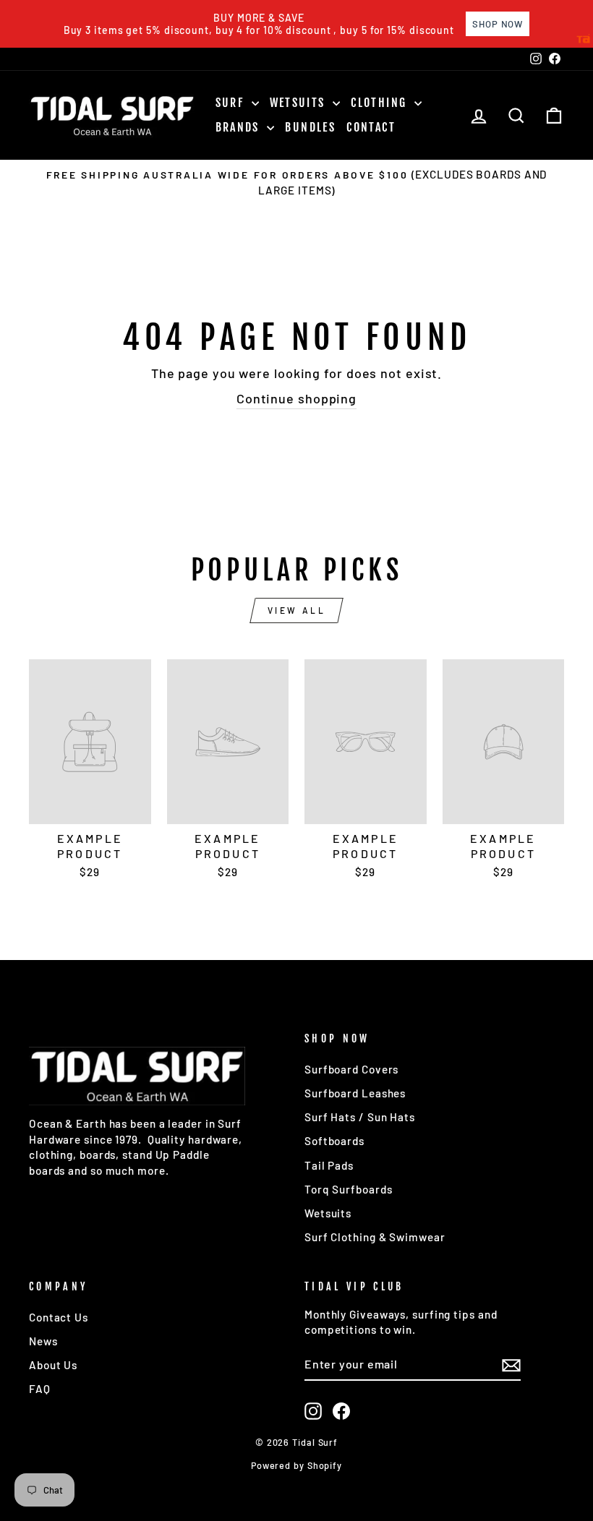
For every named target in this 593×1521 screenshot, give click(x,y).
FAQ (40, 1388)
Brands (240, 127)
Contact (371, 127)
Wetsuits (300, 102)
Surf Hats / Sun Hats (359, 1116)
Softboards (334, 1140)
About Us (53, 1364)
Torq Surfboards (348, 1189)
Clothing (381, 102)
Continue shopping (296, 398)
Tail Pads (329, 1165)
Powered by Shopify (296, 1465)
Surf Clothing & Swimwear (374, 1236)
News (43, 1341)
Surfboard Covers (351, 1069)
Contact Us (58, 1317)
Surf (232, 102)
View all (297, 610)
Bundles (310, 127)
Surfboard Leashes (355, 1093)
